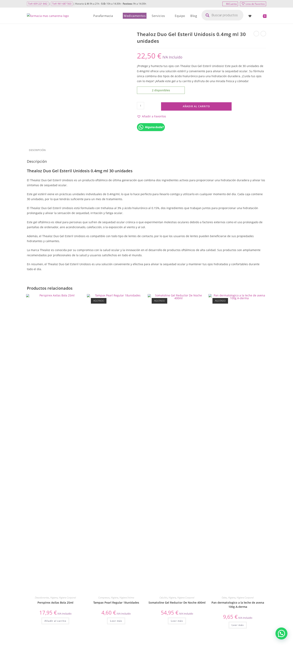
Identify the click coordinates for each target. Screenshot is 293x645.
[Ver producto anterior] (256, 33)
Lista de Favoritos (255, 4)
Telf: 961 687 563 (61, 3)
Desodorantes (42, 597)
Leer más (116, 621)
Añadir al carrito (196, 106)
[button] (151, 116)
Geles (224, 597)
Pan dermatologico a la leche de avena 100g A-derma (237, 605)
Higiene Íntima (126, 597)
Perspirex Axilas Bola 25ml (55, 602)
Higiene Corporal (67, 597)
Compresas (104, 597)
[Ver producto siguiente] (263, 33)
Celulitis (163, 597)
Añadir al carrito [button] (55, 621)
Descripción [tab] (37, 150)
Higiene (54, 597)
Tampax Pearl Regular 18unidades (116, 602)
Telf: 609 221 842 (37, 3)
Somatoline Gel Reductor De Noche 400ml (176, 602)
